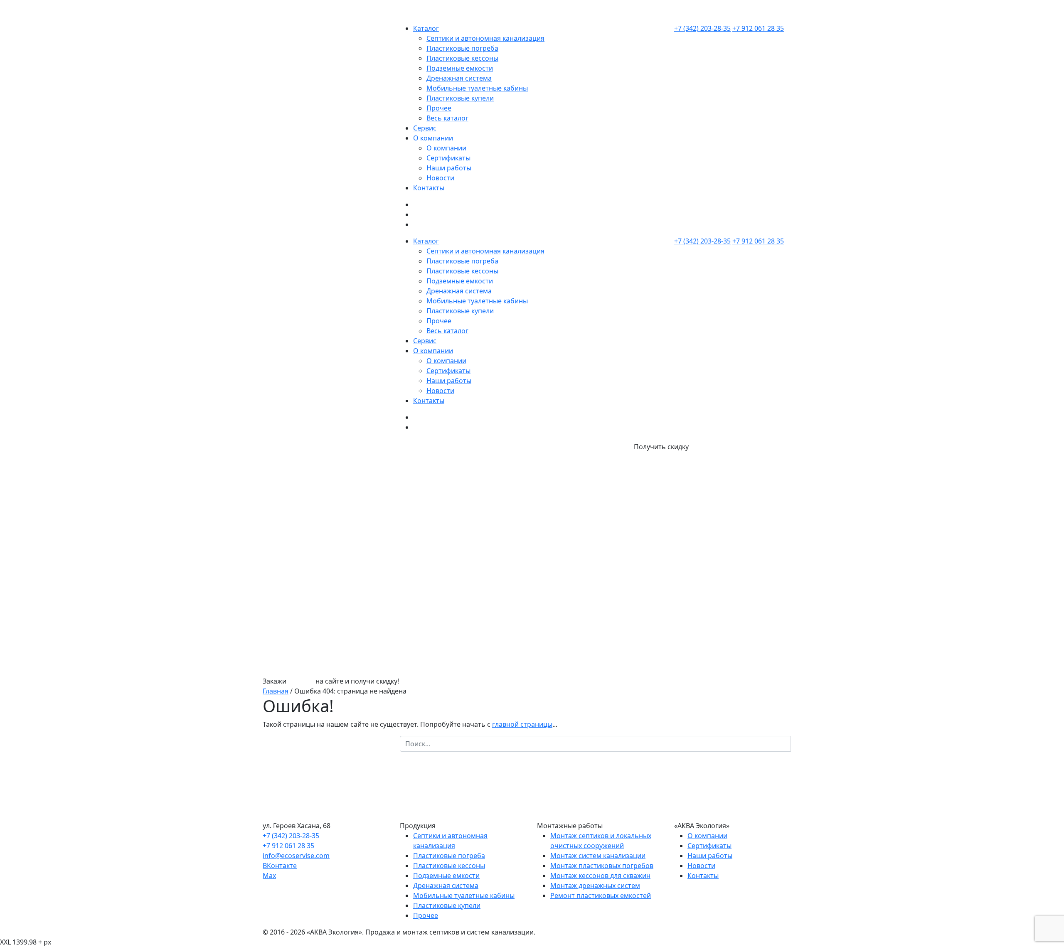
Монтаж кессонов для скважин (600, 875)
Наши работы (448, 167)
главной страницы (522, 724)
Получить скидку (661, 446)
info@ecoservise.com (296, 855)
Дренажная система (459, 78)
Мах (269, 875)
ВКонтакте (280, 865)
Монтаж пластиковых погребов (601, 865)
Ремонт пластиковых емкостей (600, 895)
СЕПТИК (301, 681)
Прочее (438, 108)
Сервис (424, 128)
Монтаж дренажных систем (595, 885)
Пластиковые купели (460, 98)
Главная (275, 691)
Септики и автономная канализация (485, 38)
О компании (433, 138)
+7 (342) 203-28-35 (702, 28)
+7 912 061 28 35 (758, 28)
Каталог (426, 28)
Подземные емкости (459, 68)
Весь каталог (447, 118)
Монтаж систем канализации (597, 855)
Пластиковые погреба (462, 48)
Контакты (428, 187)
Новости (440, 177)
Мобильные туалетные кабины (477, 88)
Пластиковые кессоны (462, 58)
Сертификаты (448, 157)
